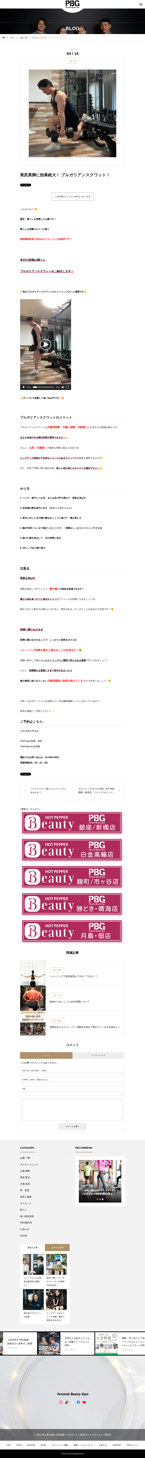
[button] (45, 344)
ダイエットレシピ (29, 1164)
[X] (72, 1402)
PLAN (19, 1445)
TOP (9, 1445)
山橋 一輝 (72, 61)
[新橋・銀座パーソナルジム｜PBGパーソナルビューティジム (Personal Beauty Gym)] (72, 4)
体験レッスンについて (83, 1445)
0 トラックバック (98, 1055)
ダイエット (25, 1203)
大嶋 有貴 (25, 1184)
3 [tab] (103, 1199)
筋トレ (23, 1210)
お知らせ (24, 1229)
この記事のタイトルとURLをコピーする (72, 196)
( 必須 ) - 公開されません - (35, 1080)
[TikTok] (67, 1402)
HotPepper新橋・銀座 (31, 741)
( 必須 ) (34, 1070)
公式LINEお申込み (29, 731)
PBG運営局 (26, 1222)
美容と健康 (57, 970)
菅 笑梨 (24, 1190)
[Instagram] (61, 1402)
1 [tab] (98, 1199)
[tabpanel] (100, 1181)
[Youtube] (84, 1402)
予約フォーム (132, 1445)
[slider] (43, 387)
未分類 (23, 1235)
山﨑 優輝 (25, 1171)
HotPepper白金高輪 (30, 746)
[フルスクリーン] (67, 387)
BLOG (43, 1445)
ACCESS (31, 1445)
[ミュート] (62, 387)
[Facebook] (78, 1402)
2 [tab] (100, 1199)
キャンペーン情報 (60, 1445)
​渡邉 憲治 (25, 1177)
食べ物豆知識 (27, 1216)
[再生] (23, 387)
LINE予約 (117, 1445)
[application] (45, 344)
